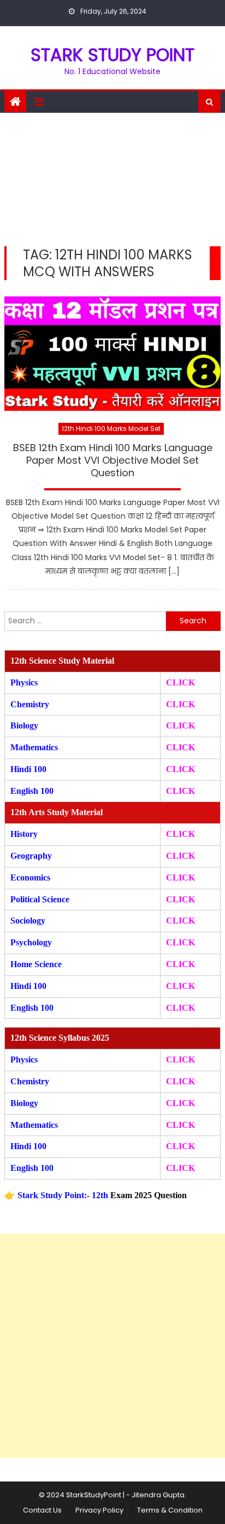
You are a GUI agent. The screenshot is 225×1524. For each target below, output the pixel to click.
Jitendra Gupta (158, 1495)
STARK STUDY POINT (112, 54)
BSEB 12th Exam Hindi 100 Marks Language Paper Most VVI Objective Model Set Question (112, 460)
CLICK (180, 747)
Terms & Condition (170, 1510)
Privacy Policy (99, 1510)
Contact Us (42, 1510)
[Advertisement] (112, 176)
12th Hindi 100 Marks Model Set (111, 428)
